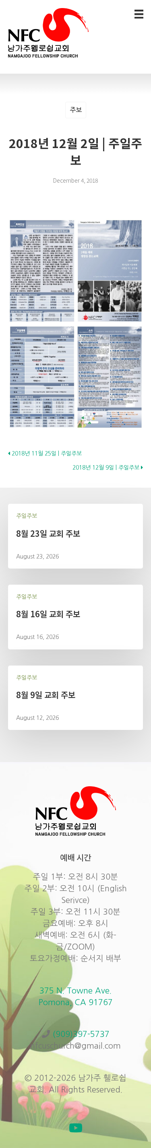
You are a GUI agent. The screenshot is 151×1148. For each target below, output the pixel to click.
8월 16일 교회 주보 (48, 614)
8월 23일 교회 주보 (48, 533)
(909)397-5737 (81, 1034)
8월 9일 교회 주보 (45, 695)
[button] (76, 1128)
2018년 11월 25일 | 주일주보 (46, 453)
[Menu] (139, 14)
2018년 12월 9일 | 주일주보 (106, 467)
